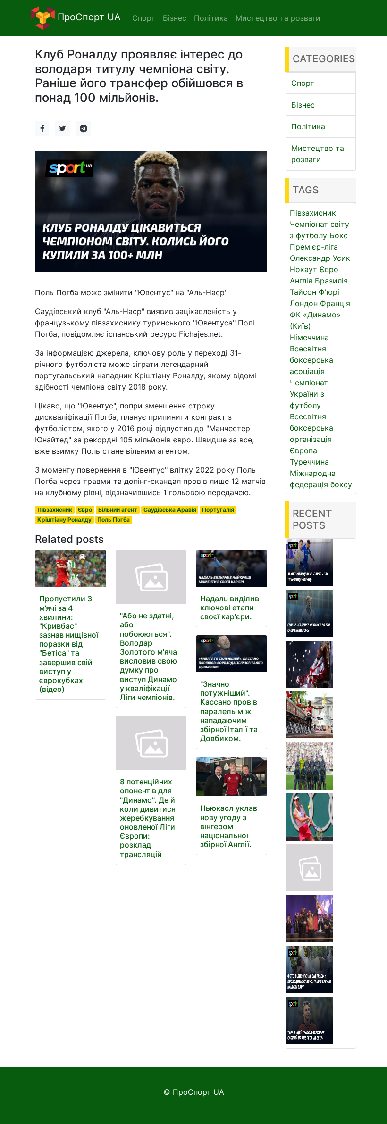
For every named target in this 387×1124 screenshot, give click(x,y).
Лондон (304, 303)
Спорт (302, 83)
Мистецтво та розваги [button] (278, 18)
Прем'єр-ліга (314, 246)
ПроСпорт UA (88, 17)
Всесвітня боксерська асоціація (311, 360)
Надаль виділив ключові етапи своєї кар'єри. (229, 607)
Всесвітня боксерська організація (311, 428)
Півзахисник (54, 509)
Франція (335, 303)
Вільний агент (117, 509)
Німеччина (309, 337)
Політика (308, 126)
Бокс (338, 235)
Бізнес (303, 104)
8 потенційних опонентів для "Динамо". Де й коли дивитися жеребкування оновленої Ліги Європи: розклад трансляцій (148, 818)
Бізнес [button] (174, 18)
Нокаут (303, 269)
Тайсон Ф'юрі (314, 292)
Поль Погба (113, 519)
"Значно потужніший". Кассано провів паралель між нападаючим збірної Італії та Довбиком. (229, 711)
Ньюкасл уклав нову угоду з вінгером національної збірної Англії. (228, 826)
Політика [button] (211, 18)
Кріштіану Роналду (64, 519)
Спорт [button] (143, 18)
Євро (85, 509)
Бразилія (331, 280)
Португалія (218, 509)
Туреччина (309, 461)
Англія (301, 280)
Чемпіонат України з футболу (309, 394)
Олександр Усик (320, 258)
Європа (303, 450)
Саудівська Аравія (169, 509)
